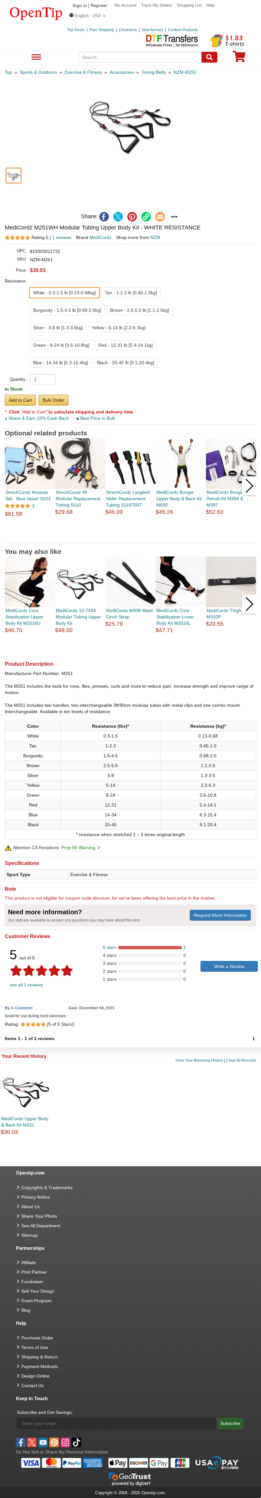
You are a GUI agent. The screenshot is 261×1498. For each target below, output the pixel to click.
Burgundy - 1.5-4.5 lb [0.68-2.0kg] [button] (67, 310)
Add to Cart (20, 400)
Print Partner (34, 1272)
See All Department (35, 57)
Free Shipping (101, 30)
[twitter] (118, 216)
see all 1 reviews (26, 984)
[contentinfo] (36, 13)
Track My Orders (156, 5)
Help (210, 5)
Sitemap (29, 1235)
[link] (146, 216)
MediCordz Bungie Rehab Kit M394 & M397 (225, 498)
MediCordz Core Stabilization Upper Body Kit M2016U (24, 617)
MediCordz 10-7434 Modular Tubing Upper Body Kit (78, 617)
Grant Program (36, 1300)
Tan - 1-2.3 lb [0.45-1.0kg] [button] (131, 292)
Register (99, 5)
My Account (126, 5)
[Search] (209, 57)
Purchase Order (37, 1337)
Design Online (35, 1376)
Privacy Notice (35, 1197)
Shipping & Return (39, 1356)
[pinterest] (132, 216)
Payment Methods (39, 1366)
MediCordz (100, 237)
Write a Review (229, 966)
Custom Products (183, 30)
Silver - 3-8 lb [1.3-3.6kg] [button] (58, 327)
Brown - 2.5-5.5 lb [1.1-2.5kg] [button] (139, 310)
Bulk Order (53, 400)
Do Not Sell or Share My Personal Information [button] (62, 1451)
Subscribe (230, 1423)
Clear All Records (241, 1060)
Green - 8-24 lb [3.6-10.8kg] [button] (61, 345)
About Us (30, 1206)
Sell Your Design (37, 1291)
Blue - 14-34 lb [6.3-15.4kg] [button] (60, 362)
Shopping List (189, 5)
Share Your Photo (39, 1216)
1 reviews (61, 237)
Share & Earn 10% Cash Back (38, 418)
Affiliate (28, 1262)
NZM (155, 237)
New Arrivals (152, 30)
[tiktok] (76, 1442)
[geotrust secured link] (130, 1478)
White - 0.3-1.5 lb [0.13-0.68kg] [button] (64, 292)
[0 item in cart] (239, 58)
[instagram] (65, 1442)
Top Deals (76, 30)
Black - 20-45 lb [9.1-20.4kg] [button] (125, 362)
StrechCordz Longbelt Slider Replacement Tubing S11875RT (128, 498)
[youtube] (43, 1442)
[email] (160, 216)
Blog (25, 1310)
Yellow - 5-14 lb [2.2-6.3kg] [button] (118, 327)
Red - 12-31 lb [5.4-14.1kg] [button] (125, 345)
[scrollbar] (130, 538)
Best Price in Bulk (97, 418)
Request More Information (220, 915)
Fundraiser (32, 1281)
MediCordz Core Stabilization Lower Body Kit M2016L (175, 617)
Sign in (80, 5)
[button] (87, 15)
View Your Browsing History (199, 1060)
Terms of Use (34, 1347)
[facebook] (104, 216)
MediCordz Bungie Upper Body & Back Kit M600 (179, 498)
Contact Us (32, 1385)
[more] (174, 216)
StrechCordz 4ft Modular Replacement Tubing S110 (78, 498)
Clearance (128, 30)
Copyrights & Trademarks (47, 1187)
